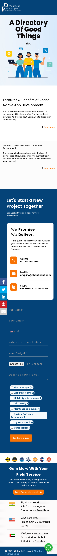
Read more (49, 127)
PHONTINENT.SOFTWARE (34, 288)
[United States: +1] (12, 331)
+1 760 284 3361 (29, 261)
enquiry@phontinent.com (35, 275)
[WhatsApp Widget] (48, 547)
